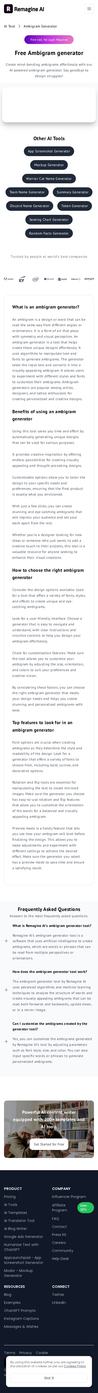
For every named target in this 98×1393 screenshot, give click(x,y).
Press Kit (59, 1234)
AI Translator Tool (19, 1220)
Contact (59, 1226)
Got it (49, 1378)
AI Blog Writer (15, 1228)
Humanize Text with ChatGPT (21, 1247)
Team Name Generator (27, 192)
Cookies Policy (75, 1366)
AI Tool (9, 26)
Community (62, 1250)
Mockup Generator (49, 165)
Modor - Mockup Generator (18, 1273)
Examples (12, 1302)
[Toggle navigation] (89, 8)
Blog (7, 1294)
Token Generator (74, 206)
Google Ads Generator (23, 1236)
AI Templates (15, 1212)
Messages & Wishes (21, 1326)
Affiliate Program (59, 1208)
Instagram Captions (21, 1318)
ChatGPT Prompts (20, 1310)
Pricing (10, 1196)
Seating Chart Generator (49, 219)
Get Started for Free (49, 1144)
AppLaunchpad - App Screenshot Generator (23, 1260)
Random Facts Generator (49, 233)
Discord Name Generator (30, 206)
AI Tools (10, 1204)
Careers (59, 1242)
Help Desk (60, 1258)
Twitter (58, 1294)
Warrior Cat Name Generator (49, 178)
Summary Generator (72, 192)
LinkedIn (59, 1302)
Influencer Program (69, 1196)
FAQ (55, 1218)
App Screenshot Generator (49, 151)
